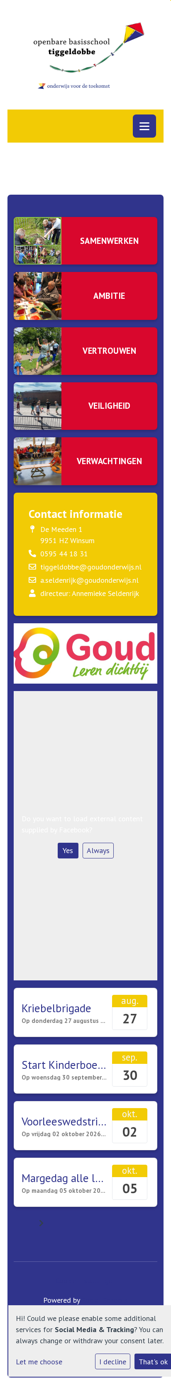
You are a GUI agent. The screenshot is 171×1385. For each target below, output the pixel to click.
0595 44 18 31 (64, 553)
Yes (68, 850)
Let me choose (39, 1361)
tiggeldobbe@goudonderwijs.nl (91, 567)
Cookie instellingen (86, 1280)
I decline (112, 1361)
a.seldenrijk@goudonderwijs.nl (89, 580)
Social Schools (105, 1300)
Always (98, 850)
